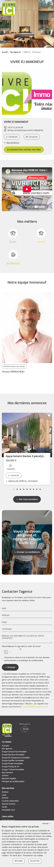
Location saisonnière (10, 801)
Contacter (13, 137)
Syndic (4, 807)
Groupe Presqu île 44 (10, 766)
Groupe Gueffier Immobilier (13, 760)
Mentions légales (9, 778)
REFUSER (19, 861)
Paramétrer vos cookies (33, 855)
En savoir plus (16, 855)
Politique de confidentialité (13, 781)
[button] (27, 122)
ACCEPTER (34, 861)
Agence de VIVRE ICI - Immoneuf (23, 481)
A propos (5, 746)
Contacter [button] (33, 137)
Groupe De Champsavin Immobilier (16, 758)
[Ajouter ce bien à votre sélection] (49, 415)
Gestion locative (8, 804)
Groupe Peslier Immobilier (12, 763)
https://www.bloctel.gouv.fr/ (34, 707)
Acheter (5, 792)
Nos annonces (12, 142)
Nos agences (7, 749)
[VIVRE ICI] (9, 8)
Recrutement (7, 772)
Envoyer (11, 667)
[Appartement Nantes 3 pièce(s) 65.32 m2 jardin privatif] (27, 435)
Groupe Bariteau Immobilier (13, 755)
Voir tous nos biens (28, 499)
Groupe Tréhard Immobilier (13, 769)
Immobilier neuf (8, 810)
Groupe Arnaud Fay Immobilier (14, 752)
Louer (4, 795)
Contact (5, 775)
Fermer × (46, 823)
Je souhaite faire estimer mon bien (24, 149)
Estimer (5, 798)
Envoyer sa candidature (28, 552)
